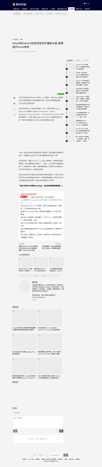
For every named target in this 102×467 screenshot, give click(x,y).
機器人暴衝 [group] (39, 13)
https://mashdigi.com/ (39, 297)
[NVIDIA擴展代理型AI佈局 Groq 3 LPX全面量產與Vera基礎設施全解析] (50, 366)
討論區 (14, 408)
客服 (32, 459)
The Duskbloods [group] (60, 13)
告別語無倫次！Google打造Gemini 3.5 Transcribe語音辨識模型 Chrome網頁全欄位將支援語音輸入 (49, 329)
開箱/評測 (45, 9)
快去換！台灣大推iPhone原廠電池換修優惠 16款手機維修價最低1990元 (82, 75)
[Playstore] (43, 455)
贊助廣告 (15, 382)
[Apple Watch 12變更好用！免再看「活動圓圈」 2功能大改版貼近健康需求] (26, 262)
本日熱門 (70, 60)
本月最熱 (86, 60)
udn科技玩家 (15, 39)
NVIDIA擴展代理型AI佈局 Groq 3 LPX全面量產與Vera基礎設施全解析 (49, 377)
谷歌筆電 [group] (49, 13)
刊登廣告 (24, 459)
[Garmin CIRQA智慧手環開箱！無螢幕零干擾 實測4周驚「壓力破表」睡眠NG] (70, 83)
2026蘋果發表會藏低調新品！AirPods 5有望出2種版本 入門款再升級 (56, 270)
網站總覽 (77, 459)
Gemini (22, 275)
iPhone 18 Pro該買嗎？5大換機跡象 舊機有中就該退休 (82, 67)
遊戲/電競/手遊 (62, 9)
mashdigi (38, 185)
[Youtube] (85, 4)
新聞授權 (37, 459)
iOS (50, 275)
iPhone (57, 275)
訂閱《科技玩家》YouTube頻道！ (43, 197)
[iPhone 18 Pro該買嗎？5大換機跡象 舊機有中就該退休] (70, 66)
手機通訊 (24, 9)
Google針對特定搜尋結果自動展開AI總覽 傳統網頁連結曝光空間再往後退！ (24, 329)
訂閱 (66, 455)
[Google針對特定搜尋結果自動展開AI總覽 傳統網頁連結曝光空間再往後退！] (24, 318)
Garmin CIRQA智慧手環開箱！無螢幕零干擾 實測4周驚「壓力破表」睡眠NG (83, 83)
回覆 (61, 431)
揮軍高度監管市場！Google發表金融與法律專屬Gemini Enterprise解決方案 (24, 377)
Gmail (29, 275)
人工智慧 (43, 275)
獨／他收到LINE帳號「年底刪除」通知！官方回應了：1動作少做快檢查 (83, 139)
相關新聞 (15, 307)
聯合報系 (60, 459)
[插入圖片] (57, 431)
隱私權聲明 (53, 459)
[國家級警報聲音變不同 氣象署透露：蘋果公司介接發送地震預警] (70, 107)
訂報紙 (65, 459)
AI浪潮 (71, 9)
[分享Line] (14, 104)
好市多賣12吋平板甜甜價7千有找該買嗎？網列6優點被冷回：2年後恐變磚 (82, 91)
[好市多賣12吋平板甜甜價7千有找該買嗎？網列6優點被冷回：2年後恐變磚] (70, 91)
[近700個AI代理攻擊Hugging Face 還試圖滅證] (24, 342)
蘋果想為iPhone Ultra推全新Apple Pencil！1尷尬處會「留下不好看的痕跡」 (40, 270)
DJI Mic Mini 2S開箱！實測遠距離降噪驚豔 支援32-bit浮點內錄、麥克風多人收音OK (83, 131)
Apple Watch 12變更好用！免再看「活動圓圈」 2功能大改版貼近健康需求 (25, 270)
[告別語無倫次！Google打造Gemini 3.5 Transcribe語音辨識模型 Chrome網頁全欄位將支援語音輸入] (50, 318)
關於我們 (71, 459)
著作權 (48, 459)
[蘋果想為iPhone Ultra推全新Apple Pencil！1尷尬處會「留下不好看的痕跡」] (41, 262)
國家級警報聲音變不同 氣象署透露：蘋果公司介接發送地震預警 (83, 107)
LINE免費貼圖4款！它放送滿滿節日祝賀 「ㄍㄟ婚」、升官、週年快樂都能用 (82, 115)
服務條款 (44, 459)
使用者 (36, 275)
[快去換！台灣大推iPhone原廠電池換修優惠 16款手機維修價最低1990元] (70, 74)
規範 (15, 431)
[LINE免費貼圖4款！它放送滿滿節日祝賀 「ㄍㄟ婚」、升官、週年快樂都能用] (70, 115)
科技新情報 (88, 9)
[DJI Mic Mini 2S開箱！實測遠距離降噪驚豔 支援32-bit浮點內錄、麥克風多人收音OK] (70, 131)
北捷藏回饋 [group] (16, 13)
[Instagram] (37, 455)
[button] (87, 4)
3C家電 (52, 9)
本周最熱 (78, 60)
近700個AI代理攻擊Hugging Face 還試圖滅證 (23, 353)
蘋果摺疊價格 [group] (28, 13)
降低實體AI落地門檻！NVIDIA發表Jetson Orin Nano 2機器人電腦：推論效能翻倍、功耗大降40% (49, 353)
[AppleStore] (46, 455)
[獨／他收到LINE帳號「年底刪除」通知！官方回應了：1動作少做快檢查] (70, 139)
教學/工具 (79, 9)
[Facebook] (34, 455)
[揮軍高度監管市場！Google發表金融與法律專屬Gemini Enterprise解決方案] (24, 366)
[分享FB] (14, 98)
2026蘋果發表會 (24, 255)
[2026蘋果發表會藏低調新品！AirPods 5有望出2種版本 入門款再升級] (56, 262)
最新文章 (16, 9)
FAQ (29, 459)
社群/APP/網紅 (34, 9)
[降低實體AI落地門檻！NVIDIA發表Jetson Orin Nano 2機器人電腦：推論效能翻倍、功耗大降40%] (50, 342)
